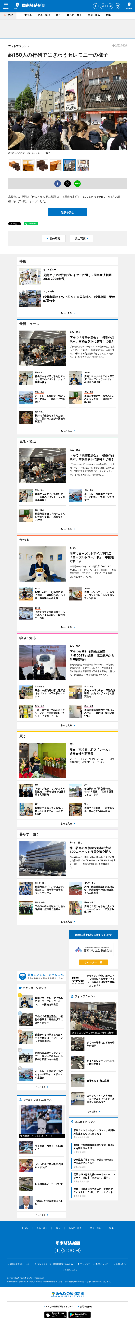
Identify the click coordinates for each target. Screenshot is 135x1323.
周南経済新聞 (29, 5)
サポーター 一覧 (93, 962)
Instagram (110, 6)
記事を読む (67, 212)
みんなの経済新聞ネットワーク (67, 1294)
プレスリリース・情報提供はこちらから (55, 1264)
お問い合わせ (122, 1264)
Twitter (103, 6)
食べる (28, 14)
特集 (108, 14)
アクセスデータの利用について (94, 1264)
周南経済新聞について (19, 1264)
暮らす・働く (74, 14)
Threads (117, 6)
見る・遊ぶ (44, 14)
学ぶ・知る (94, 14)
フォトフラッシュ (18, 46)
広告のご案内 (71, 1269)
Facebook (95, 6)
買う (58, 14)
